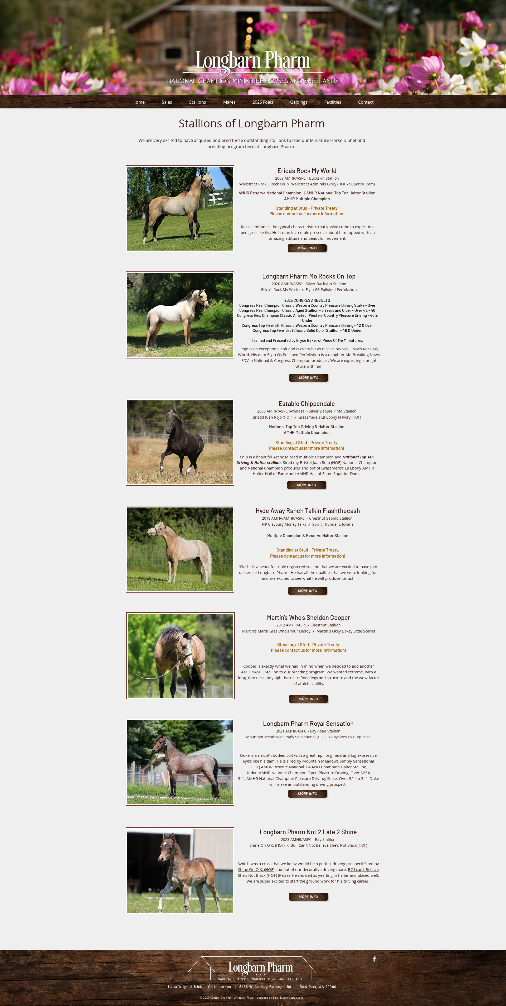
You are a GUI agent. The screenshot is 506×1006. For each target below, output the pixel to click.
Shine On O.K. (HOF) (256, 869)
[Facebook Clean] (374, 959)
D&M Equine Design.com (287, 997)
